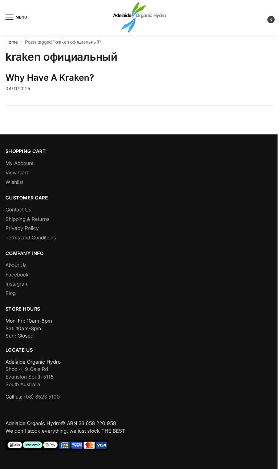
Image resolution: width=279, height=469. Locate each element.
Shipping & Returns (27, 219)
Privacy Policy (22, 228)
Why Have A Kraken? (49, 77)
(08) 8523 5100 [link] (42, 397)
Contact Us (18, 210)
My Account (19, 163)
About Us (16, 265)
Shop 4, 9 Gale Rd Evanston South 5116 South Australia (29, 376)
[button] (265, 17)
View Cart (16, 172)
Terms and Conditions (30, 237)
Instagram (17, 284)
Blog (10, 293)
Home (11, 42)
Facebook (17, 275)
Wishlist (14, 182)
